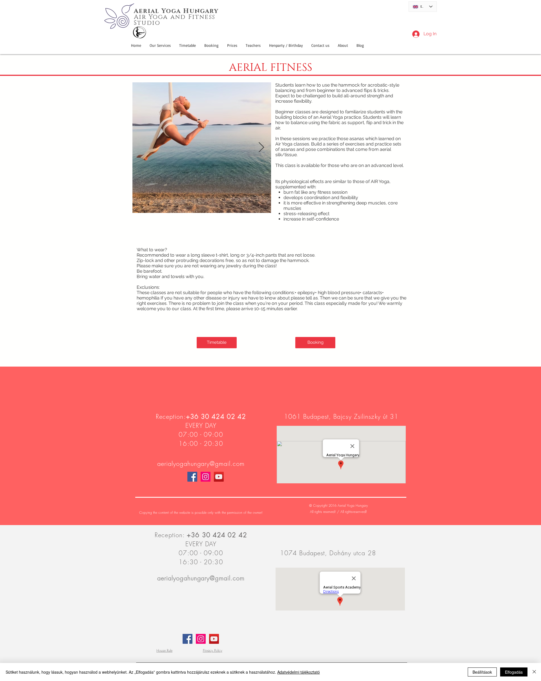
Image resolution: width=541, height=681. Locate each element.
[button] (286, 45)
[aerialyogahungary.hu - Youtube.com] (219, 477)
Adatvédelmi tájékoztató (298, 672)
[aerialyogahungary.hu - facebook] (192, 477)
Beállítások (482, 672)
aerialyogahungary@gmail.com (201, 463)
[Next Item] (261, 147)
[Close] (534, 671)
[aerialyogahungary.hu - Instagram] (205, 477)
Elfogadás (514, 672)
